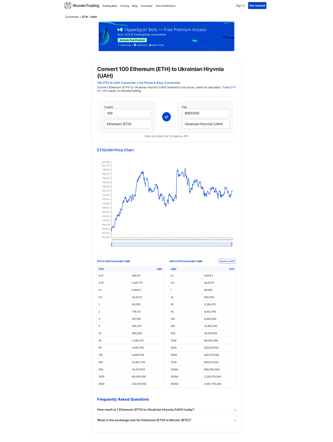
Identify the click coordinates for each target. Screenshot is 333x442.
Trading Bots (109, 5)
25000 (174, 376)
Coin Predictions (166, 5)
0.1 (100, 289)
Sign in (240, 5)
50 (100, 347)
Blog (135, 5)
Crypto (108, 107)
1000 (101, 376)
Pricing (125, 5)
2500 (102, 383)
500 (101, 369)
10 (100, 333)
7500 (174, 362)
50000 (174, 383)
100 (101, 354)
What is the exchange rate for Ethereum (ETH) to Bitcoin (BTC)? (166, 420)
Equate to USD (227, 261)
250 (101, 362)
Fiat (184, 107)
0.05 (101, 282)
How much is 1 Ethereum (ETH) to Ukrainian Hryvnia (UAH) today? (166, 410)
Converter (147, 5)
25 (100, 340)
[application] (166, 204)
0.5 (100, 297)
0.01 (101, 275)
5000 (174, 354)
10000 (174, 369)
